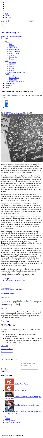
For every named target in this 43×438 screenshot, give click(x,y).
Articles (7, 74)
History (11, 68)
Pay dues (12, 46)
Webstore (12, 55)
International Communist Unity (15, 280)
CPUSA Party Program (21, 384)
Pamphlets (12, 70)
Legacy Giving (10, 83)
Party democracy (14, 53)
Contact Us (13, 57)
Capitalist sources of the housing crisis (26, 405)
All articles (12, 76)
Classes (11, 64)
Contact (7, 419)
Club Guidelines (14, 51)
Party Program (14, 49)
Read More (4, 346)
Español (7, 87)
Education (12, 63)
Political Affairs (14, 78)
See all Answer (7, 352)
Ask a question (7, 349)
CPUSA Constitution (21, 390)
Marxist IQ (12, 66)
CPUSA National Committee (13, 113)
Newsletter (8, 85)
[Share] (23, 105)
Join (6, 14)
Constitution (13, 47)
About (7, 42)
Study (7, 61)
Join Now (4, 308)
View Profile (5, 297)
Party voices (13, 80)
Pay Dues (8, 17)
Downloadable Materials (17, 72)
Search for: (4, 21)
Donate (7, 15)
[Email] (23, 101)
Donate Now (5, 321)
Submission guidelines (16, 81)
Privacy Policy (10, 421)
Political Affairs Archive (13, 422)
